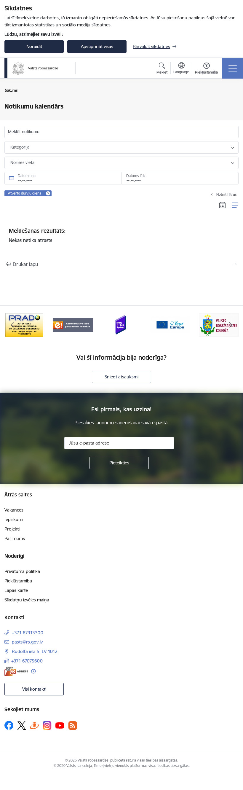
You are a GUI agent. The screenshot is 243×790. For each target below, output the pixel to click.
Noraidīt (34, 46)
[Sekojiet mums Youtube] (59, 725)
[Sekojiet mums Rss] (72, 725)
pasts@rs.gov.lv (27, 642)
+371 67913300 (27, 632)
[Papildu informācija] (33, 671)
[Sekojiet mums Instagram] (47, 725)
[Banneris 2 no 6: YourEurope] (170, 324)
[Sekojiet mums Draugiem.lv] (34, 725)
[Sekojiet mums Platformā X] (21, 725)
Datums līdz (136, 175)
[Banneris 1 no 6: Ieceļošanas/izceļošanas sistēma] (121, 324)
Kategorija (19, 147)
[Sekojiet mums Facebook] (8, 725)
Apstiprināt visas (97, 46)
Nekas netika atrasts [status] (37, 235)
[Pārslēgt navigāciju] (232, 68)
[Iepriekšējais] (12, 325)
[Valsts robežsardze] (35, 68)
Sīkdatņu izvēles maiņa (26, 600)
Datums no (27, 175)
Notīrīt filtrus (226, 194)
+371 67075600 (27, 661)
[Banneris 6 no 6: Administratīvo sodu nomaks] (73, 324)
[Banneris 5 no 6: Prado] (24, 324)
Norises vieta (22, 162)
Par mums (14, 538)
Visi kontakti (34, 689)
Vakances (13, 510)
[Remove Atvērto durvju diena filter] (48, 193)
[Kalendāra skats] (222, 205)
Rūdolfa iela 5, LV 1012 (34, 651)
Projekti (12, 529)
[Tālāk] (231, 325)
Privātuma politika (22, 571)
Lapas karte (16, 590)
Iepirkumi (13, 519)
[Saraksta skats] (235, 205)
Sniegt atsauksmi (121, 377)
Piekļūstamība (18, 581)
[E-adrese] (16, 671)
